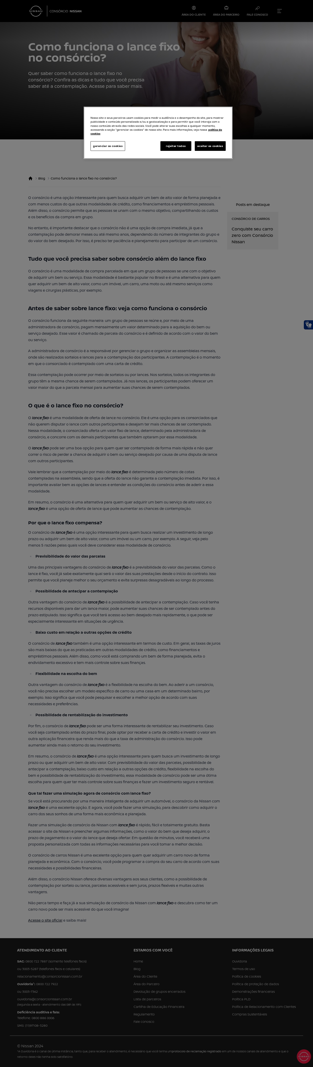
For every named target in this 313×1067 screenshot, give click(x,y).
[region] (158, 133)
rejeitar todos (176, 146)
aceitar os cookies (210, 146)
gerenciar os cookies (108, 146)
